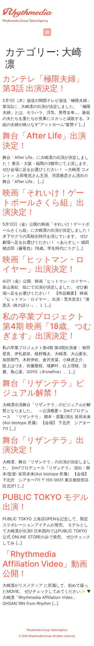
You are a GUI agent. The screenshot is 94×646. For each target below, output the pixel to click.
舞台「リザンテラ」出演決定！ (43, 445)
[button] (47, 32)
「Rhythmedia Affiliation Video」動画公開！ (45, 563)
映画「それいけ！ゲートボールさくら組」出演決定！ (43, 202)
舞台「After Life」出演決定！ (44, 140)
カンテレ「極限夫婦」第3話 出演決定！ (43, 83)
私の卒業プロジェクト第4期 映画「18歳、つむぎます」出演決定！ (47, 326)
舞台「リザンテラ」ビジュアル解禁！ (43, 388)
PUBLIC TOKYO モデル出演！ (45, 501)
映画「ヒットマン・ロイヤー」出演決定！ (43, 264)
